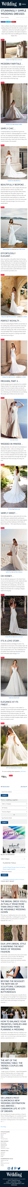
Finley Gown (4, 316)
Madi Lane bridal (12, 316)
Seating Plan (3, 1152)
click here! (23, 771)
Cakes (2, 1136)
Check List (2, 1154)
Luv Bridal (24, 316)
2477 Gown (8, 767)
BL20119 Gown (9, 124)
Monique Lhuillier (18, 124)
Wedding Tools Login (4, 1160)
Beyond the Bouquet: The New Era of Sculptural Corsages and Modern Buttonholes (13, 986)
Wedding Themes (4, 1145)
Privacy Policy (14, 1181)
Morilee (17, 697)
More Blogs (3, 1126)
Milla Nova (18, 180)
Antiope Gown (5, 377)
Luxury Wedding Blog (16, 1183)
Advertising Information (5, 1163)
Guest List (18, 867)
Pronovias (12, 377)
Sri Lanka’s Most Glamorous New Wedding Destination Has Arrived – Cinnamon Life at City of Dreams (13, 1104)
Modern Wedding (14, 1175)
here (18, 653)
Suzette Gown (11, 180)
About (2, 1161)
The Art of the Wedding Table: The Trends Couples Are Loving (12, 1064)
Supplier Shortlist (11, 869)
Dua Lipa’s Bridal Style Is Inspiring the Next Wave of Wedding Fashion (13, 947)
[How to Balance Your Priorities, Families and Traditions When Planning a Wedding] (14, 1013)
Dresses (2, 1134)
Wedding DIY (3, 1146)
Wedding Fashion (4, 1144)
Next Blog (23, 786)
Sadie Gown (11, 697)
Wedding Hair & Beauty (5, 1148)
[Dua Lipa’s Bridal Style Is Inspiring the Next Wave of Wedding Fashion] (14, 933)
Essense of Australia (17, 767)
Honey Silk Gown (9, 636)
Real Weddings (3, 1133)
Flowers (2, 1137)
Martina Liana (17, 509)
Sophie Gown (9, 572)
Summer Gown (9, 59)
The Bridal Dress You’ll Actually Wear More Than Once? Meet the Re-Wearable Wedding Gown (14, 906)
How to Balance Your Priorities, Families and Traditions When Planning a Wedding (14, 1025)
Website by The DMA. (16, 1180)
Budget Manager (12, 867)
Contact (2, 1164)
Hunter (11, 439)
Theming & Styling (4, 1138)
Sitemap (2, 1165)
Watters (16, 439)
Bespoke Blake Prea (7, 249)
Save (3, 39)
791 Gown (10, 509)
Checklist (5, 867)
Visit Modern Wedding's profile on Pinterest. (13, 879)
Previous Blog (5, 786)
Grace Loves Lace (18, 59)
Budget (2, 1156)
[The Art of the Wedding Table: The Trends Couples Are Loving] (14, 1050)
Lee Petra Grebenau (18, 572)
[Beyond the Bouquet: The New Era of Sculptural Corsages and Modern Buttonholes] (14, 972)
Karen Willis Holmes (20, 249)
